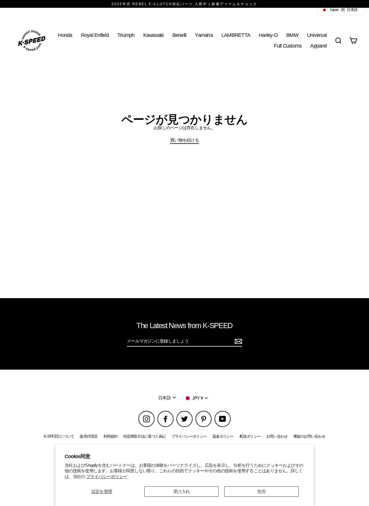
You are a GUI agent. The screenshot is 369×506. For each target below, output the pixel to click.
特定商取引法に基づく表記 (144, 436)
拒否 (261, 491)
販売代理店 (88, 436)
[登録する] (237, 341)
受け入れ (181, 491)
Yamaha (204, 35)
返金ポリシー (223, 436)
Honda (65, 35)
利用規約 (110, 436)
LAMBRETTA (235, 35)
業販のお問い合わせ (309, 436)
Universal (317, 35)
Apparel (318, 46)
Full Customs (288, 46)
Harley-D (268, 35)
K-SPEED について (59, 436)
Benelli (179, 35)
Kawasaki (153, 35)
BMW (292, 35)
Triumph (126, 35)
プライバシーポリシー (106, 476)
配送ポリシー (250, 436)
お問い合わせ (277, 436)
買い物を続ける (184, 140)
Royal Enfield (95, 35)
